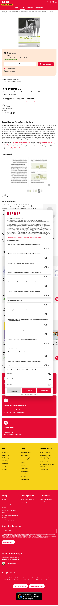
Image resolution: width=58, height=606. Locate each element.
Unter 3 (23, 462)
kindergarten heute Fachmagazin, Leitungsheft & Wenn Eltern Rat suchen (48, 457)
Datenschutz (23, 579)
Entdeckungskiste (45, 452)
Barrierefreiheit (44, 579)
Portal (16, 7)
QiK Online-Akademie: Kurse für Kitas (10, 516)
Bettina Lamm (17, 144)
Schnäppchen (25, 479)
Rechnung (24, 502)
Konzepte (51, 11)
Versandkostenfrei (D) (12, 554)
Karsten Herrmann (27, 144)
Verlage (4, 499)
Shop (22, 7)
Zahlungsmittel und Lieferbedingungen (10, 79)
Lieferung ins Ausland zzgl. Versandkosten (11, 81)
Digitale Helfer (25, 471)
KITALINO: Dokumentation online (9, 511)
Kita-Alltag (5, 460)
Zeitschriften (39, 7)
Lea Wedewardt (24, 148)
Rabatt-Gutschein (45, 502)
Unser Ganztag (44, 469)
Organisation (24, 468)
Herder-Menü (56, 1)
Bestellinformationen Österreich (11, 559)
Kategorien (31, 11)
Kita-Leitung (5, 458)
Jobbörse (30, 7)
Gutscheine (45, 496)
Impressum (52, 579)
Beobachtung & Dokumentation (25, 459)
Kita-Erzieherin (6, 455)
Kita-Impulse (5, 452)
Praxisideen (24, 455)
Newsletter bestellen (11, 526)
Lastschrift (24, 505)
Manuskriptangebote (8, 520)
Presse (4, 502)
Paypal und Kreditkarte (27, 499)
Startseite (10, 11)
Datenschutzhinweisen (24, 538)
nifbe (5, 94)
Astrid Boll (16, 142)
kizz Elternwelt (44, 462)
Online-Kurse (24, 474)
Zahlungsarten (27, 496)
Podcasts (4, 466)
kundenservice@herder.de (13, 410)
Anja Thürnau (15, 148)
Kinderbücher (25, 477)
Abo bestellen (9, 432)
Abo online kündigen (37, 586)
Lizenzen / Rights (6, 505)
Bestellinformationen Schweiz (10, 557)
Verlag (4, 496)
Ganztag (23, 465)
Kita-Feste (5, 463)
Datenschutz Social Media (33, 579)
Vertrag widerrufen (20, 586)
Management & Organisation (41, 11)
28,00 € (8, 99)
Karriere (4, 507)
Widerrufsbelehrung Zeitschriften (11, 579)
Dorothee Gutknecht (25, 142)
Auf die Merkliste (10, 68)
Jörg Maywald (43, 142)
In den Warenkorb (47, 64)
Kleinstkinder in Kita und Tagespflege (47, 465)
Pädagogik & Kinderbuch (18, 11)
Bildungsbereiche (26, 452)
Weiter (6, 195)
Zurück (3, 195)
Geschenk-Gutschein (46, 499)
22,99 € (20, 99)
